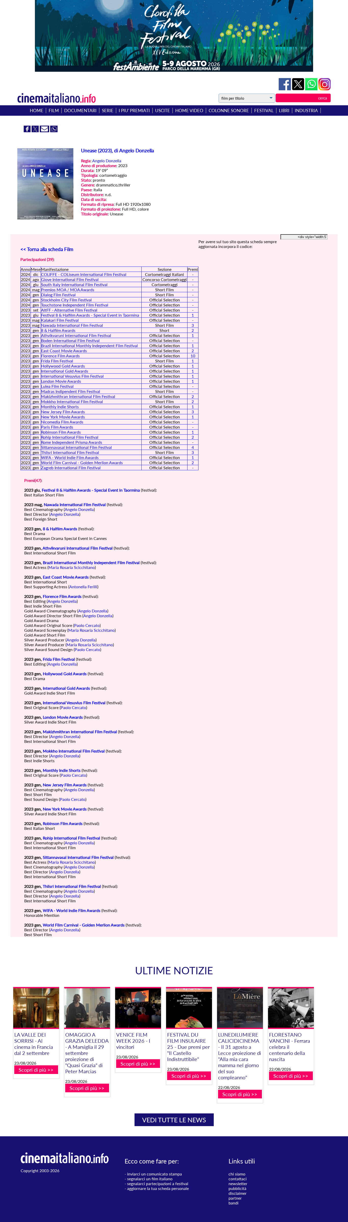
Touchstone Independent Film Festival (74, 304)
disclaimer (238, 1193)
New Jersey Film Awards (63, 411)
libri (284, 110)
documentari (80, 110)
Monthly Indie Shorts (60, 406)
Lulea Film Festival (57, 386)
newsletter (238, 1183)
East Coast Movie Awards (64, 350)
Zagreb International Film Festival (71, 467)
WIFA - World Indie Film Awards (70, 457)
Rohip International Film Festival (69, 437)
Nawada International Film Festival (72, 325)
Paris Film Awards (57, 426)
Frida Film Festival (57, 360)
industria (306, 110)
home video (189, 110)
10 (193, 355)
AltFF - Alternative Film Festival (69, 309)
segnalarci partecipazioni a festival (157, 1183)
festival (264, 110)
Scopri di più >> (36, 1070)
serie (107, 110)
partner (235, 1198)
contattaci (238, 1178)
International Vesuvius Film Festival (72, 376)
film (54, 110)
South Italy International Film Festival (74, 284)
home (36, 110)
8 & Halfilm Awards (58, 330)
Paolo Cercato (87, 625)
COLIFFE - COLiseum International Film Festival (83, 274)
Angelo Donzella (106, 160)
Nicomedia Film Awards (62, 421)
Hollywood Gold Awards (63, 365)
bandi (233, 1202)
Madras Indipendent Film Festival (70, 391)
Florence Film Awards (60, 355)
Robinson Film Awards (61, 432)
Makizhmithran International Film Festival (78, 396)
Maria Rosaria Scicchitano (71, 567)
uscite (162, 110)
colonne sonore (229, 110)
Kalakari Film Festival (60, 320)
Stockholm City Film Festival (66, 299)
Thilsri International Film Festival (70, 452)
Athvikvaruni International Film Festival (76, 335)
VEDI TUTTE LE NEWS (174, 1120)
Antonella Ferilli (83, 586)
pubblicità (237, 1188)
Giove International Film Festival (70, 279)
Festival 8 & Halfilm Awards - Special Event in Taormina (90, 315)
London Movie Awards (61, 381)
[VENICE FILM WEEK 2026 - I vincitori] (138, 1008)
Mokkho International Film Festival (72, 401)
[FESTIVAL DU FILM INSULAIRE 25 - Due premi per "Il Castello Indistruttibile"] (189, 1008)
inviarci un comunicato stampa (154, 1173)
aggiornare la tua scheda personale (158, 1188)
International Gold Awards (64, 371)
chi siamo (237, 1173)
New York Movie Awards (63, 416)
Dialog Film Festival (58, 294)
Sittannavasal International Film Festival (76, 447)
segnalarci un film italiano (149, 1178)
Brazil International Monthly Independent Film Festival (89, 345)
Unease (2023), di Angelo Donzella (117, 150)
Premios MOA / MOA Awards (67, 289)
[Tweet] (298, 88)
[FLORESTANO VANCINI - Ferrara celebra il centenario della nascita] (291, 1008)
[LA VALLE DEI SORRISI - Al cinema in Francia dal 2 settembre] (36, 1008)
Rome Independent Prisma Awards (71, 442)
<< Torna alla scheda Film (46, 249)
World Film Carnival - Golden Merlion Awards (82, 462)
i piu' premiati (134, 110)
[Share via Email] (45, 130)
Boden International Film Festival (70, 340)
